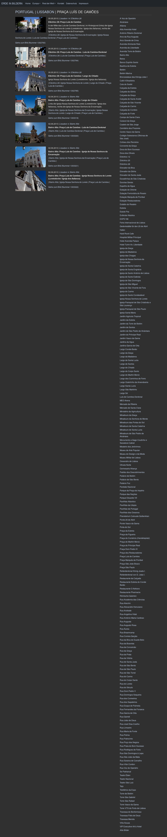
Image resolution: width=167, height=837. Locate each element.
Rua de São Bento (128, 665)
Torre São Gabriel (127, 797)
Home (28, 3)
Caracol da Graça (127, 120)
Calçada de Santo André (130, 98)
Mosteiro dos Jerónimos (130, 446)
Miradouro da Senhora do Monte (134, 418)
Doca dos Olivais (127, 153)
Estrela (123, 208)
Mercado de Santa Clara (130, 407)
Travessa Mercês (127, 819)
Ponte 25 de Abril (127, 519)
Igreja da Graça (126, 248)
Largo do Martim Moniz (130, 374)
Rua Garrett (125, 716)
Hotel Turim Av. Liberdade (131, 244)
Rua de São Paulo (128, 669)
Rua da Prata (125, 654)
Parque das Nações (128, 494)
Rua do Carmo (126, 676)
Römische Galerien (128, 595)
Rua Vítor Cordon (127, 764)
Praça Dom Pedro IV (129, 549)
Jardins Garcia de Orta (129, 345)
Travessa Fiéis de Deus (130, 815)
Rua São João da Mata (130, 757)
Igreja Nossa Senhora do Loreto (75, 82)
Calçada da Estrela (128, 87)
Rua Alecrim (125, 603)
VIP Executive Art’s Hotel (131, 826)
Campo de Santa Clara (130, 117)
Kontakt (60, 3)
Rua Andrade (125, 610)
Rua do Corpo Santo (129, 680)
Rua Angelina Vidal (128, 614)
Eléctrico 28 (54, 34)
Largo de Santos (127, 363)
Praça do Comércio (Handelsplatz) (135, 538)
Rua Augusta (125, 621)
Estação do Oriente (128, 189)
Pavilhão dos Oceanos (129, 512)
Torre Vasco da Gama (129, 804)
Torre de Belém (126, 793)
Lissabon (45, 11)
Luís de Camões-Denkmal (44, 37)
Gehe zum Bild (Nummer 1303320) (63, 135)
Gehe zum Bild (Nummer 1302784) (63, 60)
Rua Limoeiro (126, 727)
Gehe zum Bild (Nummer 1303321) (63, 165)
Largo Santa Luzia (128, 385)
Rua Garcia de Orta (128, 713)
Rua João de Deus (128, 720)
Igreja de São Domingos (130, 280)
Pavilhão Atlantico (128, 501)
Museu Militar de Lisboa (130, 457)
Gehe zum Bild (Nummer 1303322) (63, 187)
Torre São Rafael (127, 800)
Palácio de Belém (127, 475)
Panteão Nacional (127, 486)
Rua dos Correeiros (128, 698)
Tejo (121, 786)
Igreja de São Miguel (129, 284)
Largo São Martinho (128, 389)
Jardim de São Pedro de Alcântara (135, 331)
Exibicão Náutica (127, 215)
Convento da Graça (128, 145)
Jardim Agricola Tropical (130, 316)
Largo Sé (124, 393)
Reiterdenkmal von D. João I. (132, 574)
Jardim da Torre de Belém (131, 323)
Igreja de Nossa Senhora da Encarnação (78, 34)
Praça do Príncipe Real (130, 545)
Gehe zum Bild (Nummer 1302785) (63, 90)
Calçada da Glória (128, 91)
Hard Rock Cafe (127, 233)
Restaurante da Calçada (130, 578)
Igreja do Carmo (127, 291)
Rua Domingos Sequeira (130, 694)
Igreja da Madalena (128, 251)
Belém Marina (126, 73)
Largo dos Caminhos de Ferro (133, 378)
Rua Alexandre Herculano (131, 606)
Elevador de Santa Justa (130, 175)
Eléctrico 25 (125, 160)
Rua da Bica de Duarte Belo (132, 639)
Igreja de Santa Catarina (130, 265)
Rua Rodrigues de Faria (130, 749)
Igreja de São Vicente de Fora (133, 287)
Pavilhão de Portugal (129, 508)
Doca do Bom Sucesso (130, 149)
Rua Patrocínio (126, 738)
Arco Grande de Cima (129, 40)
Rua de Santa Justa (128, 661)
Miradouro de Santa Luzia (131, 429)
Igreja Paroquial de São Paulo (133, 309)
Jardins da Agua (127, 341)
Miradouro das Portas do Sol (132, 422)
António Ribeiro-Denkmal (131, 33)
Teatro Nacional (127, 778)
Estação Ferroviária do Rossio (133, 193)
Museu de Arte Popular (130, 450)
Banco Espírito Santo (129, 62)
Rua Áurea (124, 628)
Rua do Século (126, 687)
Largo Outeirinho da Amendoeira (134, 382)
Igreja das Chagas (128, 255)
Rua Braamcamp (127, 632)
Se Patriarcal (125, 771)
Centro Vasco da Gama (130, 131)
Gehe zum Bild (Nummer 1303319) (63, 118)
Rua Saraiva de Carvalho (131, 760)
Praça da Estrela (127, 530)
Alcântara (124, 22)
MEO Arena (125, 400)
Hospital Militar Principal (130, 237)
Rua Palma (125, 735)
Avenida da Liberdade (129, 47)
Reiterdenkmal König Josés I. (132, 571)
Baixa (122, 58)
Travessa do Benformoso (130, 811)
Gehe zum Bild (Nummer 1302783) (30, 42)
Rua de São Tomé (128, 672)
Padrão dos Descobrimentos (132, 472)
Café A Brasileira (127, 80)
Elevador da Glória (128, 171)
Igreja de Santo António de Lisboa (134, 273)
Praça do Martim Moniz (130, 541)
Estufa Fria (124, 211)
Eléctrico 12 (125, 156)
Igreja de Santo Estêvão (130, 276)
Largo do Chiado (97, 82)
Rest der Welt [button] (48, 3)
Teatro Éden (125, 775)
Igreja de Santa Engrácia (130, 269)
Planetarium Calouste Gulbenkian (134, 516)
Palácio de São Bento (129, 479)
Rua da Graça (126, 650)
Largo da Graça (126, 352)
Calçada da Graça (128, 95)
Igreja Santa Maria (128, 312)
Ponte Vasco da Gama (129, 523)
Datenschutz (71, 3)
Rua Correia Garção (128, 636)
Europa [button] (36, 3)
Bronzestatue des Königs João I (133, 77)
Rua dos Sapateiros (128, 702)
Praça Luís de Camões (67, 37)
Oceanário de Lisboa (129, 461)
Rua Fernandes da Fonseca (132, 709)
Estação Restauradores (130, 200)
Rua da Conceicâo (128, 647)
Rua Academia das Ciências (132, 599)
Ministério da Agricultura (130, 411)
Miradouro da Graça (128, 415)
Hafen (122, 229)
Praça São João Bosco (130, 563)
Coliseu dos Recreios (129, 142)
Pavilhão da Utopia (128, 505)
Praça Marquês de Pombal (131, 560)
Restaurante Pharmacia (130, 592)
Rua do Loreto (126, 683)
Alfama (123, 25)
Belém (122, 69)
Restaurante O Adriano (130, 588)
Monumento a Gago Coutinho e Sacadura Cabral (133, 441)
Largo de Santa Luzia (129, 360)
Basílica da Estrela (128, 66)
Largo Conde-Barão (128, 349)
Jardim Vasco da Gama (130, 338)
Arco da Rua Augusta (129, 36)
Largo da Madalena (128, 356)
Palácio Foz (125, 483)
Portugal (24, 11)
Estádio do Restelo (128, 204)
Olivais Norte (125, 464)
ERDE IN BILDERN (11, 3)
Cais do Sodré (126, 84)
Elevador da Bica (127, 167)
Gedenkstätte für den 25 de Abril (134, 226)
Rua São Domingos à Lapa (131, 753)
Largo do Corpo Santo (129, 371)
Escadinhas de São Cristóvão (133, 178)
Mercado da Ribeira (128, 404)
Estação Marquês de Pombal (132, 197)
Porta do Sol (125, 527)
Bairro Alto (53, 110)
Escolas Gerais (126, 182)
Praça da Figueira (127, 534)
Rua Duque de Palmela (130, 705)
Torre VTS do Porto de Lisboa (133, 808)
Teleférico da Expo (128, 789)
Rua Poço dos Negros (129, 742)
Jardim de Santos (127, 327)
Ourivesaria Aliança (128, 468)
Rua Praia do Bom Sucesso (132, 746)
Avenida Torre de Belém (130, 51)
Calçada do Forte (127, 113)
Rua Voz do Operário (129, 767)
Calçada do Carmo (128, 106)
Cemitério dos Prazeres (130, 128)
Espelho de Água (127, 186)
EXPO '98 (124, 219)
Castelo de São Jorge (129, 124)
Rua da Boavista (127, 643)
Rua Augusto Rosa (128, 625)
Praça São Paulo (127, 567)
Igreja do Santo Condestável (132, 295)
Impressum (83, 3)
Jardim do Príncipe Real (130, 334)
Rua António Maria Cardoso (132, 617)
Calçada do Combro (128, 109)
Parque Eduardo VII (128, 497)
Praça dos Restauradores (131, 552)
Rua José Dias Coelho (129, 724)
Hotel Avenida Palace (129, 240)
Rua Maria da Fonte (128, 731)
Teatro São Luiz (126, 782)
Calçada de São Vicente (130, 102)
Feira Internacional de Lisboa (132, 222)
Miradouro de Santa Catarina (132, 426)
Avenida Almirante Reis (130, 44)
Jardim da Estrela (127, 320)
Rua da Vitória (126, 658)
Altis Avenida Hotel (128, 29)
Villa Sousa (125, 822)
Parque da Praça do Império (132, 490)
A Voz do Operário (128, 18)
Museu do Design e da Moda (132, 453)
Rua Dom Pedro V (128, 691)
